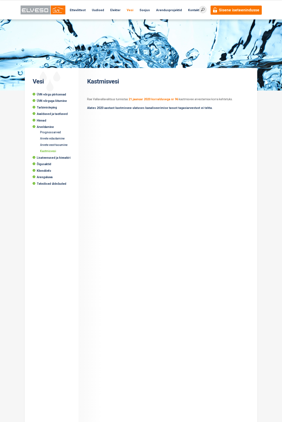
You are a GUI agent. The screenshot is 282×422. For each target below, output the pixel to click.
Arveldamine (45, 127)
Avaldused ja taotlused (52, 114)
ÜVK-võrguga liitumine (52, 101)
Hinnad (41, 120)
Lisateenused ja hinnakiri (54, 157)
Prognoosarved (50, 132)
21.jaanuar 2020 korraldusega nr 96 (153, 99)
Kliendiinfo (44, 170)
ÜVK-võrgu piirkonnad (51, 94)
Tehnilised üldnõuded (51, 183)
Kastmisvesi (48, 151)
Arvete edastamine (52, 138)
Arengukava (45, 177)
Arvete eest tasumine (54, 145)
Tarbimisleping (47, 107)
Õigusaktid (44, 164)
